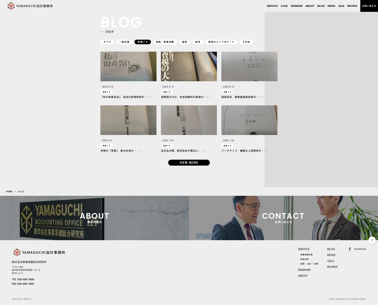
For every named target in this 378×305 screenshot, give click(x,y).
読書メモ (142, 42)
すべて (107, 42)
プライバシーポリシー (22, 299)
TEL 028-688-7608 (23, 279)
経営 (184, 42)
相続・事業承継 (165, 42)
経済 (197, 42)
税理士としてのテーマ (221, 42)
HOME (9, 191)
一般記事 (124, 42)
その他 (246, 42)
